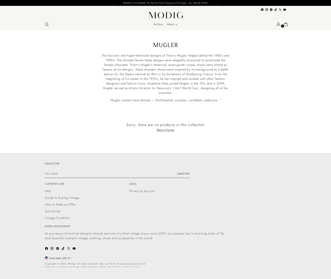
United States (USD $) (59, 258)
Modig (71, 263)
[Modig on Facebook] (262, 9)
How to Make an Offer (60, 204)
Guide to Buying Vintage (62, 198)
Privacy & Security (142, 191)
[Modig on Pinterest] (271, 9)
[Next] (217, 3)
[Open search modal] (46, 24)
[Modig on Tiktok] (275, 9)
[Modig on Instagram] (266, 9)
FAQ (48, 191)
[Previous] (114, 3)
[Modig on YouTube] (284, 9)
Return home (165, 130)
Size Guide (52, 211)
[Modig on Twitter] (280, 9)
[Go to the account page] (277, 24)
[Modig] (165, 15)
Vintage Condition (57, 218)
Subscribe (183, 173)
